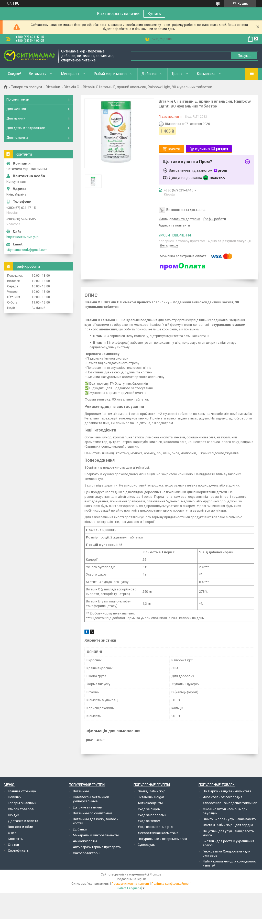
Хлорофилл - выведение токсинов (230, 803)
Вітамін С (71, 87)
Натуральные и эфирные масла (162, 839)
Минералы (70, 74)
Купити (174, 149)
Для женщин (16, 109)
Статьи (13, 845)
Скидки (13, 815)
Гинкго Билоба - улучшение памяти (230, 819)
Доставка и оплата (23, 821)
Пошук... (244, 56)
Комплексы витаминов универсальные (91, 799)
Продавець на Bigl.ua (131, 879)
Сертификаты (18, 850)
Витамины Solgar (151, 797)
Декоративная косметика (158, 833)
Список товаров (21, 809)
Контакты (16, 839)
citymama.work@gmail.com (27, 250)
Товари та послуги (26, 87)
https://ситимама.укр (22, 237)
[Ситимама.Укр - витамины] (29, 56)
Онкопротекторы (86, 853)
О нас (12, 833)
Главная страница (22, 791)
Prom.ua (155, 874)
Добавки (149, 74)
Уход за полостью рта (155, 827)
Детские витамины (88, 807)
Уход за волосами (152, 815)
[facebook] (86, 632)
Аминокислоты (85, 841)
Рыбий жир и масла (110, 74)
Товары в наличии (22, 803)
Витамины (37, 74)
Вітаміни (53, 87)
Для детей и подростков (25, 128)
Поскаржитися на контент (130, 883)
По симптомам (17, 99)
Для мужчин (15, 118)
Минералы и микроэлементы (96, 835)
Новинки (14, 797)
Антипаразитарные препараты (97, 847)
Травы (176, 74)
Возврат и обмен (21, 827)
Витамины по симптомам (92, 813)
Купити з (202, 149)
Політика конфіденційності (171, 883)
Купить (154, 13)
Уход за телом (149, 821)
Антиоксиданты (150, 803)
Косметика (206, 74)
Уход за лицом (149, 809)
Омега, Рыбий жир (152, 791)
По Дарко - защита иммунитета (227, 791)
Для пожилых (17, 137)
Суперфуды (147, 845)
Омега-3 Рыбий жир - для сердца (228, 825)
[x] (92, 632)
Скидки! (14, 74)
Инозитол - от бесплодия (222, 797)
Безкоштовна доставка (185, 209)
